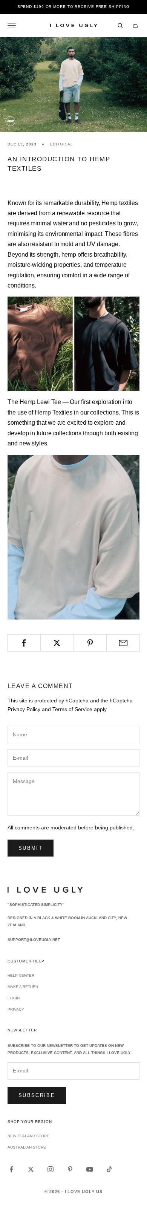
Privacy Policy (24, 709)
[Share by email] (123, 643)
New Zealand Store (28, 1136)
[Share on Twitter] (57, 643)
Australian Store (27, 1147)
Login (14, 998)
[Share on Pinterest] (90, 643)
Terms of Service (72, 709)
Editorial (61, 144)
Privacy (16, 1009)
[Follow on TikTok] (109, 1169)
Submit (30, 848)
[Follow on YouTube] (89, 1169)
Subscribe (36, 1095)
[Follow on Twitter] (31, 1169)
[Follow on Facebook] (11, 1169)
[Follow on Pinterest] (70, 1169)
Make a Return (23, 987)
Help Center (21, 975)
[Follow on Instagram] (50, 1169)
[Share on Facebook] (24, 643)
